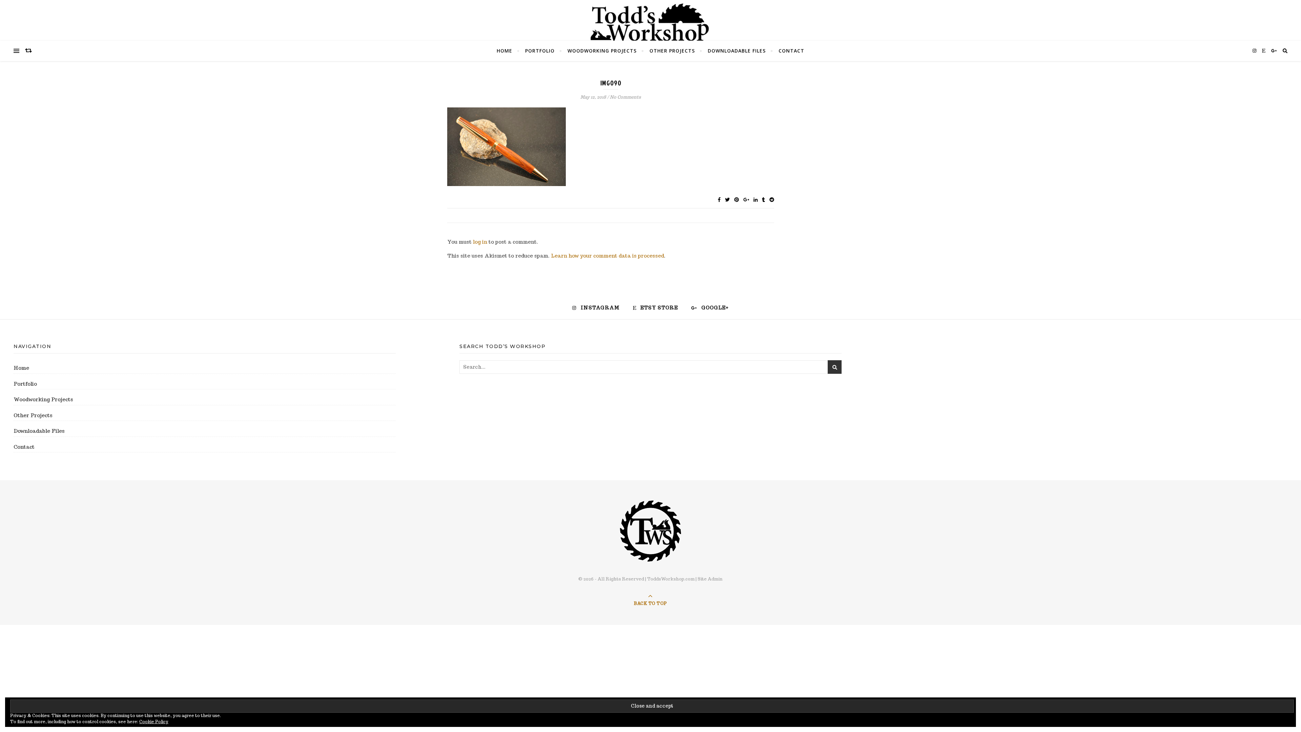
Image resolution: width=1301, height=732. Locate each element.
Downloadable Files (737, 50)
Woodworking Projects (602, 50)
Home (504, 50)
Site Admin (710, 579)
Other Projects (672, 50)
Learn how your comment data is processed (607, 255)
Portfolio (540, 50)
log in (480, 242)
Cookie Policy (153, 721)
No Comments (625, 97)
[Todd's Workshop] (650, 22)
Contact (791, 50)
